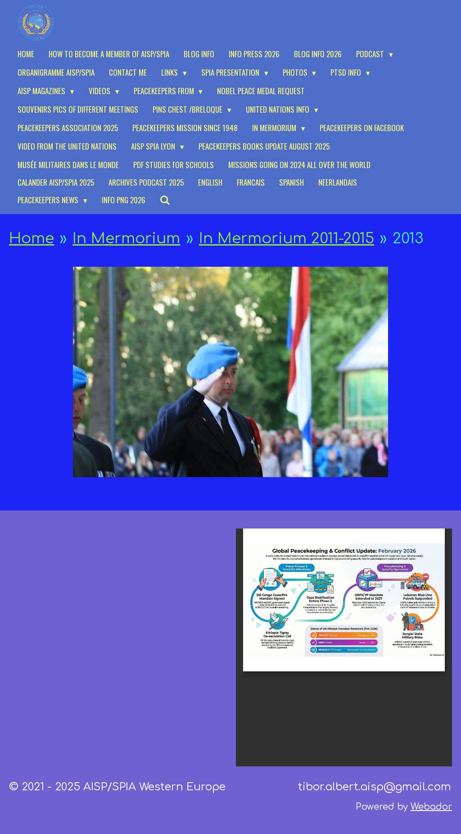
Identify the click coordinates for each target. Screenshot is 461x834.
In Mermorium (126, 238)
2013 (408, 238)
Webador (431, 807)
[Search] (165, 200)
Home (31, 238)
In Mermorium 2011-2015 (286, 238)
